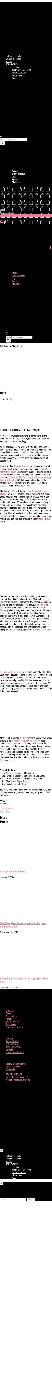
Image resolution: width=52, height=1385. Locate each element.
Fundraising (11, 1024)
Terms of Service (14, 1047)
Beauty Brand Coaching (21, 70)
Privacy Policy (12, 1041)
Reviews (9, 1018)
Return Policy (12, 1044)
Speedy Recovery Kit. (22, 740)
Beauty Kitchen (21, 466)
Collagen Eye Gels (13, 56)
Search (31, 1199)
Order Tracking (18, 174)
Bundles (9, 61)
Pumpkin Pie (41, 604)
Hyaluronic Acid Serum (11, 672)
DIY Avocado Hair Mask (13, 871)
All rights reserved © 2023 (18, 1080)
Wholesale (16, 182)
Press (14, 78)
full (34, 629)
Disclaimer (10, 1049)
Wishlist (15, 171)
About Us (10, 1010)
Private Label (17, 75)
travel (41, 518)
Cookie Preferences (15, 1052)
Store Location (12, 1021)
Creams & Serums (13, 59)
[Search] (2, 143)
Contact (9, 1038)
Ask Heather (11, 1016)
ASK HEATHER (12, 64)
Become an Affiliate (14, 1027)
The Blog (15, 67)
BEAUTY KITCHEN (14, 1074)
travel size (46, 629)
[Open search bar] (1, 136)
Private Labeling (13, 1066)
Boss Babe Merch (19, 72)
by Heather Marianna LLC (17, 1077)
